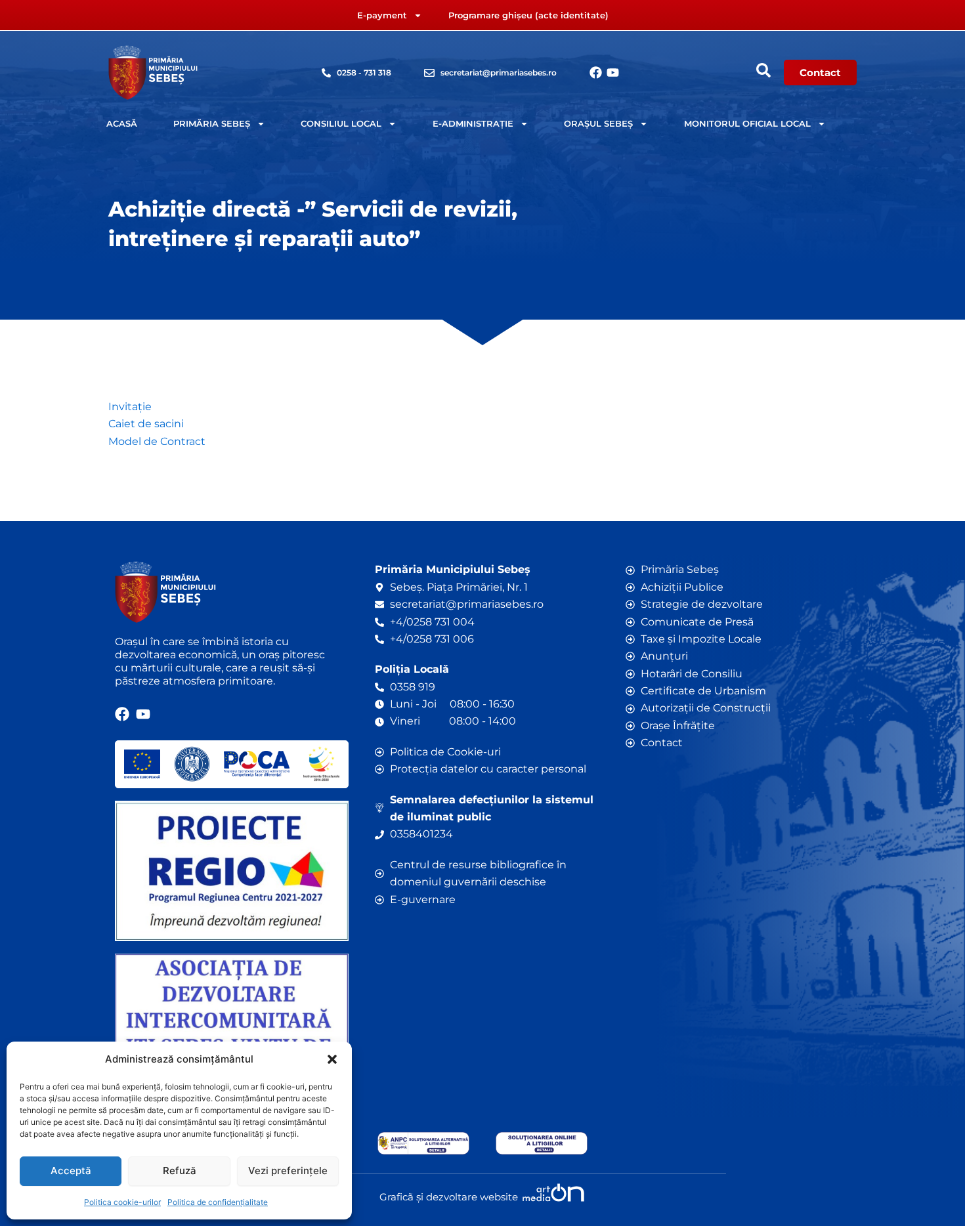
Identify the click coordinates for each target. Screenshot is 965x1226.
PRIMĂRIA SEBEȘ (211, 123)
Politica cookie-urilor (122, 1202)
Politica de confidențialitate (217, 1202)
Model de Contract (156, 441)
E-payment (382, 15)
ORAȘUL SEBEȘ (598, 123)
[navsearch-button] (763, 70)
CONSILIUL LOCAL (341, 123)
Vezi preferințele (288, 1170)
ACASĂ (121, 123)
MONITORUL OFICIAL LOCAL (747, 123)
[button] (332, 1059)
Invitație (130, 406)
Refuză (179, 1170)
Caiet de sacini (146, 423)
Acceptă (71, 1170)
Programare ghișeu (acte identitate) (528, 15)
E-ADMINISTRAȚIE (473, 123)
